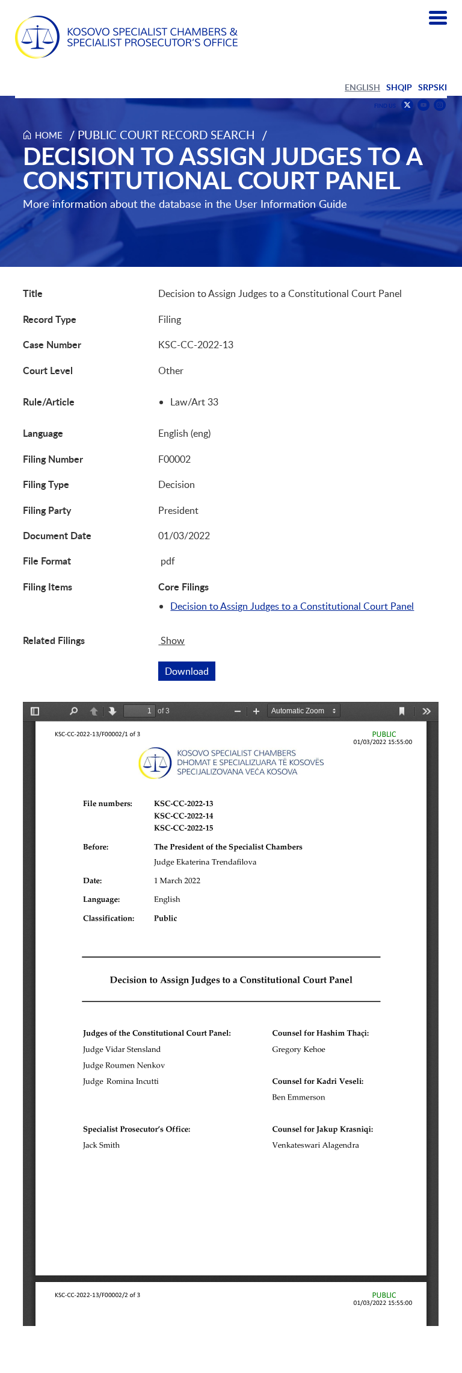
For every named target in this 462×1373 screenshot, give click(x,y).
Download (190, 671)
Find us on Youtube (423, 105)
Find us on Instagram (440, 105)
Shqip (399, 87)
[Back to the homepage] (126, 37)
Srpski (432, 87)
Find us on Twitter (407, 104)
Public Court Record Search (166, 134)
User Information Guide (291, 203)
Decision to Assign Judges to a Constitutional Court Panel (292, 606)
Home (49, 135)
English (362, 87)
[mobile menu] (438, 18)
